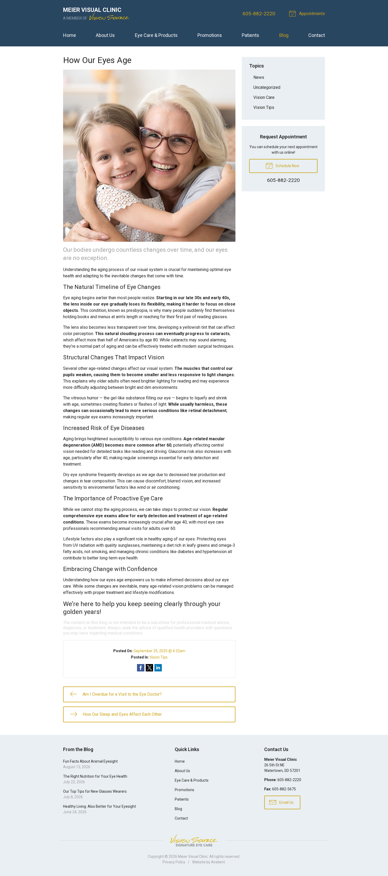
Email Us (286, 802)
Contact (316, 35)
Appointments (311, 13)
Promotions (209, 35)
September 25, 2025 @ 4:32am (159, 651)
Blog (283, 35)
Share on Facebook (140, 667)
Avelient (218, 862)
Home (69, 35)
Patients (250, 35)
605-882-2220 (259, 14)
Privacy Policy (174, 862)
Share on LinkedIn (158, 667)
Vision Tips (159, 657)
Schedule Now (287, 166)
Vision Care (264, 97)
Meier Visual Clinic (193, 856)
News (258, 77)
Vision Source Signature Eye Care (194, 840)
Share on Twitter (149, 667)
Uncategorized (266, 87)
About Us (105, 35)
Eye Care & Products (156, 35)
